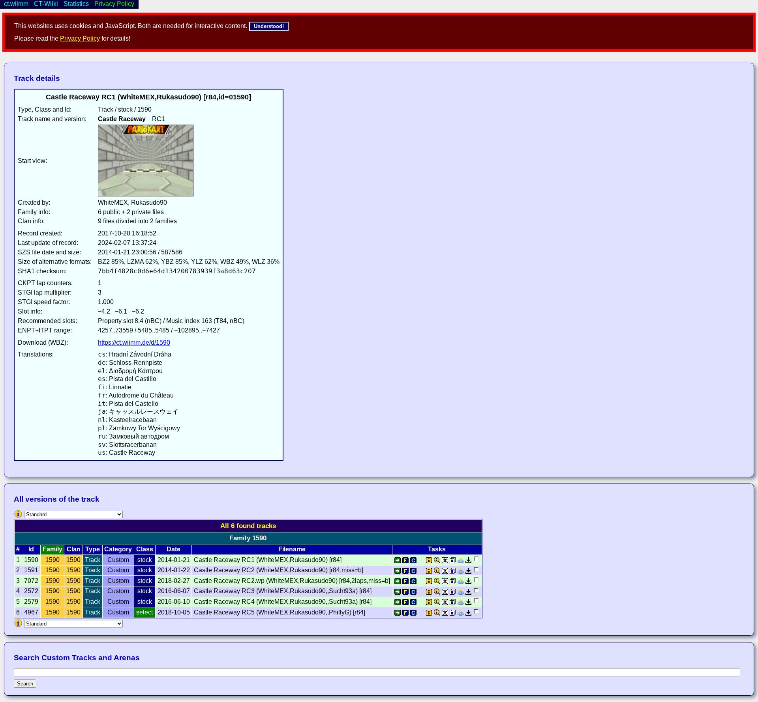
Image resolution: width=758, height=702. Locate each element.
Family (52, 549)
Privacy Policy (80, 38)
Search (25, 684)
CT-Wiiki (46, 3)
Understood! (269, 26)
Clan (74, 549)
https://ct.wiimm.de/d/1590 (134, 342)
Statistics (76, 3)
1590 (52, 559)
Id (31, 549)
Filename (292, 549)
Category (118, 549)
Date (173, 549)
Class (144, 549)
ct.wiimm (16, 3)
